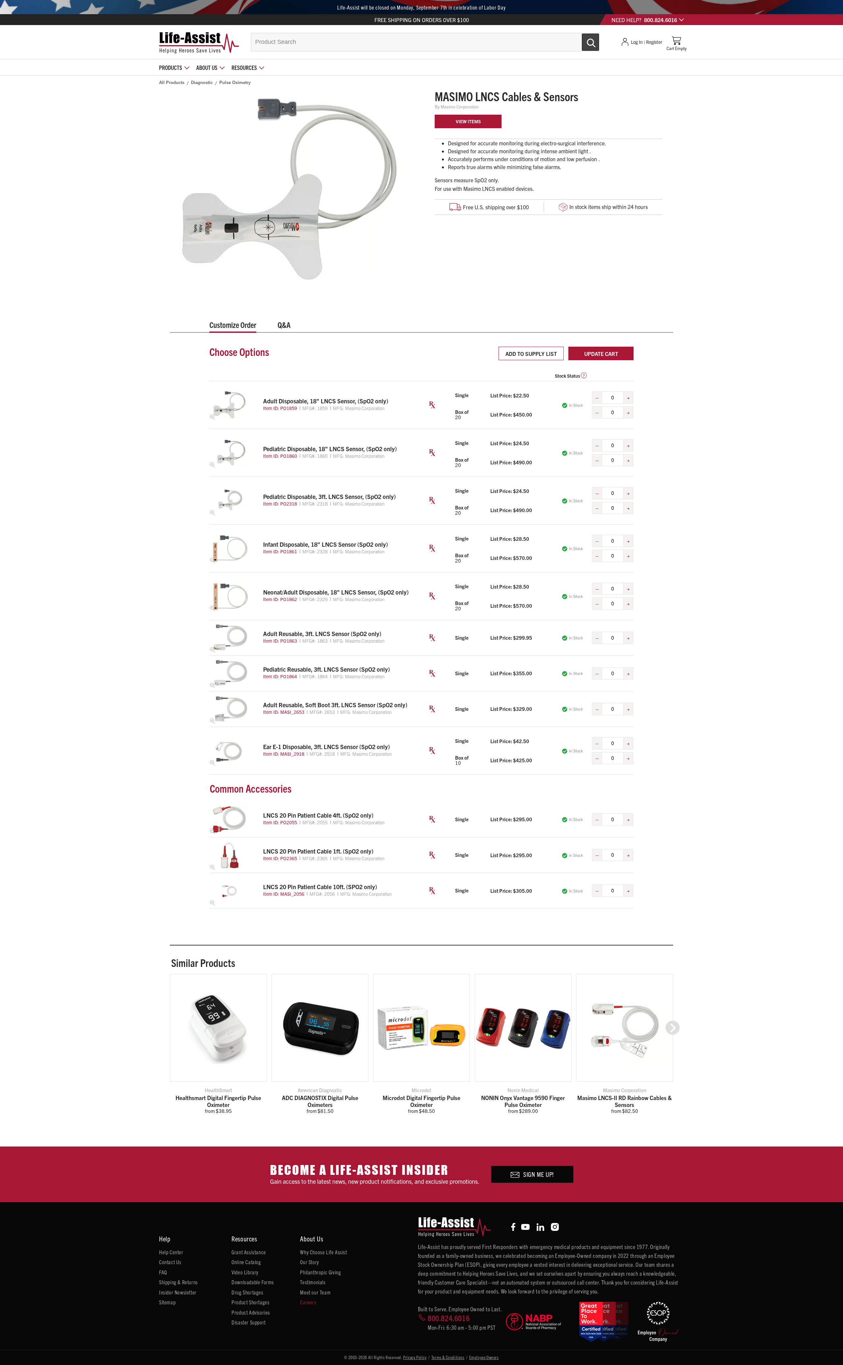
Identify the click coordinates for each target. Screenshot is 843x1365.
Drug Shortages (247, 1292)
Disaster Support (248, 1322)
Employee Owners (484, 1357)
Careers (308, 1302)
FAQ (163, 1272)
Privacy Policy (414, 1357)
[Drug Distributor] (539, 1322)
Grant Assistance (248, 1252)
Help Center (171, 1252)
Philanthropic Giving (320, 1272)
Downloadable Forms (252, 1282)
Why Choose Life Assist (323, 1252)
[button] (673, 1028)
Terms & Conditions (448, 1357)
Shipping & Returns (178, 1282)
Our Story (309, 1262)
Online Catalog (246, 1262)
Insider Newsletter (178, 1292)
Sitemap (167, 1302)
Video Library (244, 1272)
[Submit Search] (583, 39)
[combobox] (425, 42)
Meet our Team (315, 1292)
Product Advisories (250, 1312)
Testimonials (312, 1282)
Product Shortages (250, 1302)
